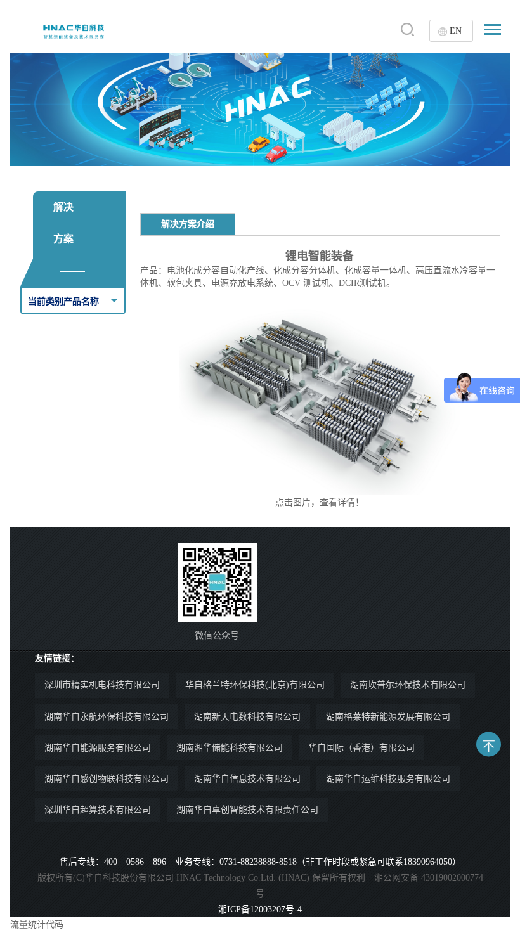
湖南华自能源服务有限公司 (97, 747)
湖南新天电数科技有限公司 (247, 716)
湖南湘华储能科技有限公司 (229, 747)
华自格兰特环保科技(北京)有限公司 (255, 685)
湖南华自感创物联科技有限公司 (106, 779)
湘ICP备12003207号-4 (260, 909)
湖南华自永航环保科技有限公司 (106, 716)
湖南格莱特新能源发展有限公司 (388, 716)
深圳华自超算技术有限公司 (97, 810)
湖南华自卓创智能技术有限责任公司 (247, 810)
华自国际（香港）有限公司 (361, 747)
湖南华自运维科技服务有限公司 (388, 779)
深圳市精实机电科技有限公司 (102, 685)
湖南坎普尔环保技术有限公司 (407, 685)
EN (456, 31)
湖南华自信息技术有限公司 (247, 779)
